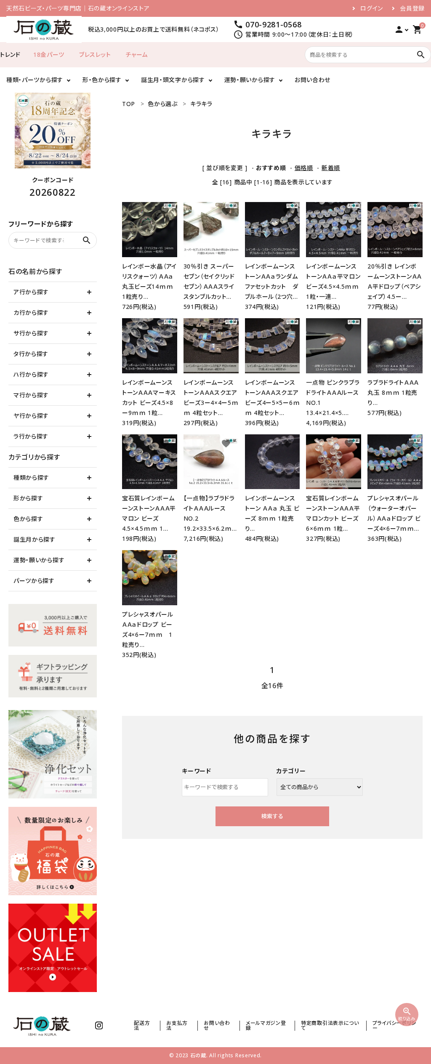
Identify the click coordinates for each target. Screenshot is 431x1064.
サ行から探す (31, 333)
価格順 (304, 168)
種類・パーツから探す (34, 80)
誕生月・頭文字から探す (173, 80)
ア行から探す (31, 292)
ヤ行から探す (31, 416)
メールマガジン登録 (266, 1025)
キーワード (196, 771)
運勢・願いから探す (249, 80)
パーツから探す (34, 581)
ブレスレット (95, 55)
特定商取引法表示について (330, 1025)
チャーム (136, 55)
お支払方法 (177, 1025)
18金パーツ (48, 55)
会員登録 (412, 8)
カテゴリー (291, 771)
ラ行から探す (30, 436)
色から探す (28, 519)
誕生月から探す (34, 539)
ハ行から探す (31, 374)
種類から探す (31, 477)
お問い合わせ (312, 80)
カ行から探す (31, 313)
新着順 (331, 168)
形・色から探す (102, 80)
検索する (272, 816)
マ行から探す (31, 395)
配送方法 (142, 1025)
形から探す (28, 498)
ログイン (371, 8)
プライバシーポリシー (394, 1025)
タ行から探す (30, 354)
